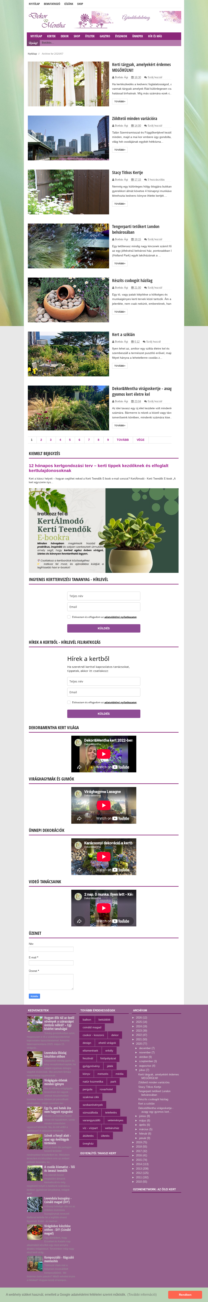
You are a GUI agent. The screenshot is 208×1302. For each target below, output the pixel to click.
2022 (139, 1034)
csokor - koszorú (93, 1035)
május (143, 1120)
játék (110, 1066)
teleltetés (111, 1112)
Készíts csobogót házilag (132, 280)
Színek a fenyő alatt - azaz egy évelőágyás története (57, 1139)
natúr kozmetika (93, 1081)
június (143, 1116)
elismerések (90, 1050)
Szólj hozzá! (155, 77)
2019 (139, 1142)
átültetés (88, 1135)
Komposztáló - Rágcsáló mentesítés (59, 1259)
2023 (139, 1030)
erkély (109, 1050)
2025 (139, 1021)
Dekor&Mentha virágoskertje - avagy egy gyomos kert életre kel (146, 391)
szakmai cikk (91, 1097)
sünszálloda (90, 1112)
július (142, 1070)
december (145, 1048)
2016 (139, 1155)
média (120, 1073)
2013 (139, 1168)
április (143, 1124)
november (145, 1052)
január (143, 1138)
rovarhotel (106, 1089)
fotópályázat (108, 1058)
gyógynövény (91, 1066)
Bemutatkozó (52, 4)
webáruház (112, 1128)
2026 (139, 1017)
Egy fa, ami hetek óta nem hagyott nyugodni (58, 1110)
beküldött (104, 1019)
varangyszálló (91, 1120)
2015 (139, 1159)
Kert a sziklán (123, 334)
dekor (115, 1035)
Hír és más (155, 36)
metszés (103, 1073)
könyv (86, 1073)
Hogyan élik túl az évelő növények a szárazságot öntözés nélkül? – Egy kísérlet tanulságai (59, 1023)
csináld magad (92, 1027)
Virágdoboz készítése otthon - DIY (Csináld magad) (57, 1230)
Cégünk (68, 4)
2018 (139, 1146)
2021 (139, 1039)
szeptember (146, 1061)
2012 (139, 1172)
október (144, 1056)
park (113, 1081)
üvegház (88, 1143)
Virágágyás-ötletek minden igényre (55, 1082)
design (87, 1042)
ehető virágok (107, 1042)
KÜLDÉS (104, 628)
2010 (139, 1181)
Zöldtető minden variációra (134, 118)
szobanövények (93, 1104)
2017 (139, 1151)
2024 (139, 1026)
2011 (139, 1177)
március (144, 1129)
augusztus (145, 1065)
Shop (80, 4)
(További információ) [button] (142, 1294)
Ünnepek (137, 36)
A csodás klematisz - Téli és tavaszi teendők (59, 1169)
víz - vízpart (90, 1128)
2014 (139, 1164)
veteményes (115, 1120)
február (143, 1133)
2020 (139, 1043)
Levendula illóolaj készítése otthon (55, 1055)
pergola (87, 1089)
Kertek (51, 36)
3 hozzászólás (156, 179)
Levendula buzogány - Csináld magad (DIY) (58, 1200)
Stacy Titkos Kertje (127, 172)
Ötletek (90, 36)
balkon (87, 1019)
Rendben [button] (185, 1294)
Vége (140, 439)
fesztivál (88, 1058)
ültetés (105, 1135)
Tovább (119, 101)
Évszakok (121, 36)
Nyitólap (34, 4)
